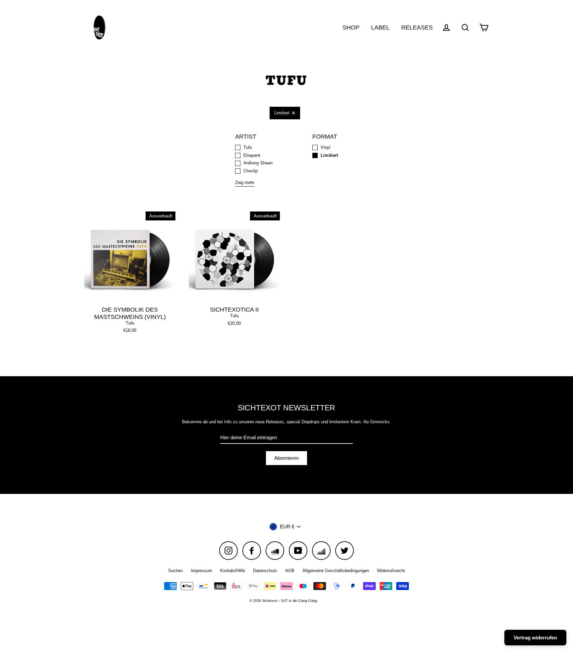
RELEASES (417, 27)
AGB (289, 570)
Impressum (201, 570)
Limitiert (281, 112)
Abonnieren (286, 458)
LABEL (380, 27)
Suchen (175, 570)
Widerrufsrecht (391, 570)
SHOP (351, 27)
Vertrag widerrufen (535, 637)
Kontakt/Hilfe (232, 570)
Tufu (247, 147)
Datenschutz (265, 570)
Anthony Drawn (258, 162)
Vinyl (325, 147)
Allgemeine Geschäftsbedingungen (335, 570)
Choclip (250, 170)
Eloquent (251, 155)
